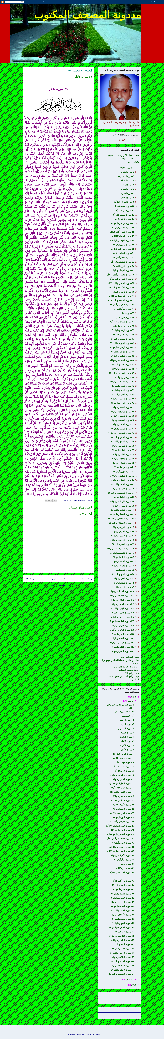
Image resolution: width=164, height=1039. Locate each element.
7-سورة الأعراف (126, 193)
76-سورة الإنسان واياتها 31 (122, 488)
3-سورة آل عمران (126, 176)
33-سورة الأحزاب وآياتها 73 (122, 304)
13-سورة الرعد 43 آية (124, 218)
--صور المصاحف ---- (130, 657)
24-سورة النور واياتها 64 (123, 266)
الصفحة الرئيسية (58, 578)
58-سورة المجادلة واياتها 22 (122, 411)
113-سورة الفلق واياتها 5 (123, 646)
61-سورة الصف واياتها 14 (122, 424)
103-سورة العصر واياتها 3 (123, 604)
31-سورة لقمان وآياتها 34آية (121, 296)
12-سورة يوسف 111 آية (123, 214)
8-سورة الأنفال (127, 197)
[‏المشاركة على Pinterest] (46, 500)
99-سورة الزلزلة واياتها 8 (123, 587)
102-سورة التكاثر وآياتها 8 (122, 599)
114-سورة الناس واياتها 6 (123, 651)
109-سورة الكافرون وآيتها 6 (122, 629)
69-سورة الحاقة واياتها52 (123, 458)
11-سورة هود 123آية (125, 210)
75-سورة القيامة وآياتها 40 (122, 484)
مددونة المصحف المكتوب (87, 14)
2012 (133, 697)
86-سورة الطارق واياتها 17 (122, 531)
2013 (133, 984)
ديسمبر (129, 979)
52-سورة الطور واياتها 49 (123, 385)
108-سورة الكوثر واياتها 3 (123, 625)
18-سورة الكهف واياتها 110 (122, 240)
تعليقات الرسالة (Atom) (53, 585)
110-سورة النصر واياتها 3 (123, 634)
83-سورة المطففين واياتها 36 (121, 518)
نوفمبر (130, 700)
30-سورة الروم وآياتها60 (123, 291)
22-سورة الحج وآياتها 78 (123, 257)
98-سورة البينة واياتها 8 (124, 582)
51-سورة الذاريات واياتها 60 (122, 381)
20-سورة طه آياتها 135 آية (122, 249)
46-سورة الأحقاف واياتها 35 (122, 360)
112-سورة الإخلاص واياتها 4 (122, 642)
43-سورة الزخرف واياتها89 (122, 347)
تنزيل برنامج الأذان (131, 673)
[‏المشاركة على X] (51, 500)
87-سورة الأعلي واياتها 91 (122, 535)
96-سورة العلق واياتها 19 (123, 574)
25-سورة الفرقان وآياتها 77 (122, 270)
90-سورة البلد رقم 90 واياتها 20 (120, 548)
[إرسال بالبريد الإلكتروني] (56, 500)
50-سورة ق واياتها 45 (124, 377)
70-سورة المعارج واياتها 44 (122, 463)
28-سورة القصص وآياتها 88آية (120, 283)
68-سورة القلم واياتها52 (123, 454)
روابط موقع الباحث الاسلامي (126, 666)
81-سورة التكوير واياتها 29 (122, 510)
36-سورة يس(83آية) (125, 317)
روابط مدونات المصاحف (128, 669)
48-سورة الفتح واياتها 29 (123, 368)
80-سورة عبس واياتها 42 (123, 505)
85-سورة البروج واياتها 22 (122, 527)
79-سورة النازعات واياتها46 (122, 501)
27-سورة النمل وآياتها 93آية (122, 278)
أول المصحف (133, 161)
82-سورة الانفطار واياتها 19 (122, 514)
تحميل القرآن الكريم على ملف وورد (123, 155)
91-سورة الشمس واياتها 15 (122, 552)
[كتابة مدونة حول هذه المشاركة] (53, 500)
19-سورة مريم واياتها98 (123, 244)
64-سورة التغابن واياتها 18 (122, 437)
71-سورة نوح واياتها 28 (124, 467)
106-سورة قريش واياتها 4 (122, 617)
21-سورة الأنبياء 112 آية (123, 253)
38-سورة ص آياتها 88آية (123, 326)
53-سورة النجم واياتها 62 (123, 390)
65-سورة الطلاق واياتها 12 (122, 441)
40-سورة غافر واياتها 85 (123, 334)
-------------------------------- (121, 876)
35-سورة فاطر (127, 313)
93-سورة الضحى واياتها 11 (122, 561)
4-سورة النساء (127, 180)
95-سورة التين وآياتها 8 (124, 569)
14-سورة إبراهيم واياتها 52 (122, 223)
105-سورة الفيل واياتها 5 (123, 612)
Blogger (67, 1034)
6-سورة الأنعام (127, 189)
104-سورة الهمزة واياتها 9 (122, 608)
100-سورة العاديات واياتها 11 (121, 591)
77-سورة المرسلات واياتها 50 (121, 492)
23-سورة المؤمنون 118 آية (122, 261)
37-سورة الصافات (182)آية (122, 321)
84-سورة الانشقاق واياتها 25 (121, 522)
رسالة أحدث (87, 578)
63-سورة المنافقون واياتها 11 (121, 432)
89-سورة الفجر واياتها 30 (123, 544)
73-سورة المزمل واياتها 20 (122, 475)
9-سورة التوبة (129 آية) (123, 201)
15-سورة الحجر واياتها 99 (123, 227)
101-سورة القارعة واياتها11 (122, 595)
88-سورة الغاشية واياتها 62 (122, 540)
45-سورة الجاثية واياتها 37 (122, 355)
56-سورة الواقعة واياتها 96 (122, 403)
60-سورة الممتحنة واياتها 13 (121, 420)
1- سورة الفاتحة (127, 167)
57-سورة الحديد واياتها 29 (122, 407)
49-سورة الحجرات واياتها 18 (121, 373)
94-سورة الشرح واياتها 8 (123, 565)
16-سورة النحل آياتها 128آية (121, 231)
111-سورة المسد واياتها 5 (122, 638)
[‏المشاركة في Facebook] (49, 500)
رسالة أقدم (29, 578)
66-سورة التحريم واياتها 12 (122, 445)
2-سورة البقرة (127, 171)
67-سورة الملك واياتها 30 (123, 450)
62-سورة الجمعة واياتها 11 (122, 428)
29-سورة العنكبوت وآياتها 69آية (120, 287)
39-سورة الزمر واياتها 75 (123, 330)
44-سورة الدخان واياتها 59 (122, 351)
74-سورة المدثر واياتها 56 (122, 480)
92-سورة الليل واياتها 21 (123, 557)
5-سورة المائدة (127, 184)
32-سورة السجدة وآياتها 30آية (121, 300)
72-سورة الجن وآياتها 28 (123, 471)
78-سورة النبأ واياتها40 (124, 497)
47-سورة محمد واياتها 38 (123, 364)
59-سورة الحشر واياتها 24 (122, 415)
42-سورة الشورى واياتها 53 (122, 343)
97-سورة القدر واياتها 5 (124, 578)
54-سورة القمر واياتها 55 (123, 394)
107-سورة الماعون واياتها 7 (122, 621)
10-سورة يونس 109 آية (123, 206)
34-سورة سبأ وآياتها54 (124, 308)
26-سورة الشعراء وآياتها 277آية (120, 274)
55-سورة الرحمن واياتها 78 (122, 398)
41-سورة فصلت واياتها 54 (122, 338)
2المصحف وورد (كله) (129, 158)
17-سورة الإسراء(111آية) (123, 236)
